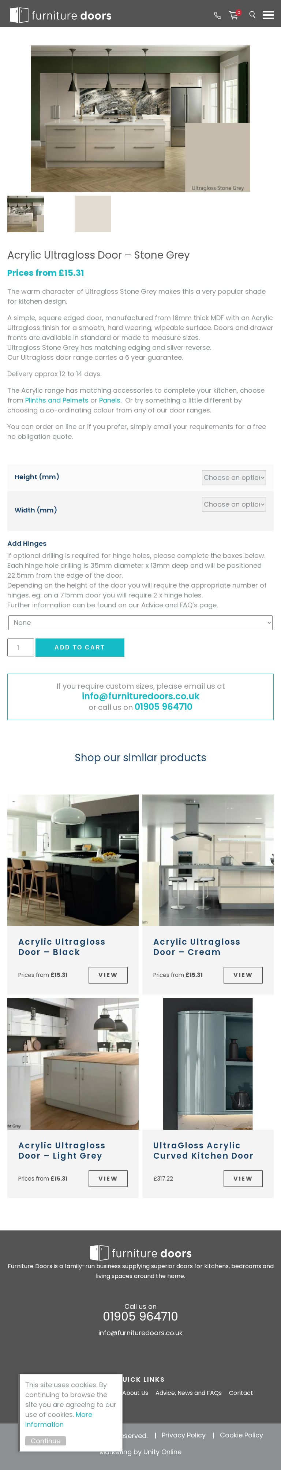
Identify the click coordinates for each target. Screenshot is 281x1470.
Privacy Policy (184, 1435)
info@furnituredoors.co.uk (140, 696)
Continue (45, 1440)
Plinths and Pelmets (57, 400)
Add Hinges (26, 543)
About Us (135, 1393)
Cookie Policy (241, 1435)
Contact (241, 1393)
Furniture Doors (60, 15)
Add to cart (80, 647)
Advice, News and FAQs (189, 1393)
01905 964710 (217, 15)
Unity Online (162, 1451)
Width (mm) (36, 510)
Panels (109, 400)
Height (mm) (37, 476)
